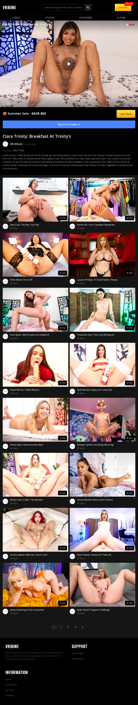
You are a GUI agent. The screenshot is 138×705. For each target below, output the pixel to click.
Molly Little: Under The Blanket (26, 499)
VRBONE (9, 7)
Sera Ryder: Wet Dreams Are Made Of (29, 334)
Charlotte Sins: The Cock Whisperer (95, 334)
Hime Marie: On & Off (21, 279)
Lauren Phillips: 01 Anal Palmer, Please (97, 279)
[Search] (87, 7)
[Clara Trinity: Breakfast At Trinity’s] (68, 64)
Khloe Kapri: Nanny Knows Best (26, 444)
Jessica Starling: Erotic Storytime (27, 609)
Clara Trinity (18, 150)
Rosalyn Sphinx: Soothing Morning (95, 444)
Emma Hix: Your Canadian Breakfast (96, 224)
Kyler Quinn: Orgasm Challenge (93, 609)
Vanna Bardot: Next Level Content (95, 499)
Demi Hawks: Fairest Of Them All (94, 554)
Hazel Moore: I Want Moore (24, 389)
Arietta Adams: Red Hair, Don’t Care (28, 554)
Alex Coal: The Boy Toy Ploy (24, 224)
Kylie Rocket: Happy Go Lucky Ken (94, 389)
